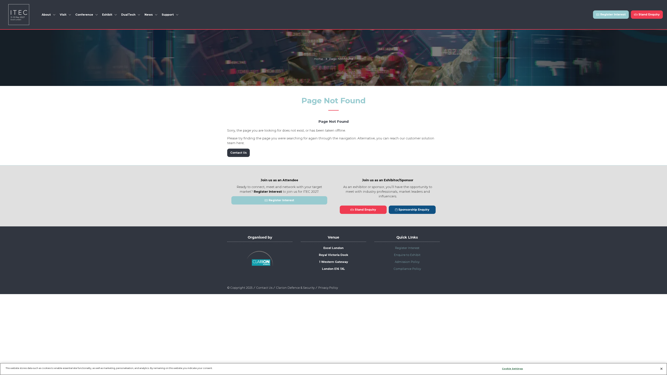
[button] (611, 14)
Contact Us (264, 287)
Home (318, 59)
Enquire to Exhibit (407, 255)
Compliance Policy (407, 268)
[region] (333, 369)
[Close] (661, 369)
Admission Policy (407, 262)
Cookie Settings (512, 368)
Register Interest (407, 248)
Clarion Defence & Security (295, 287)
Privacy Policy (328, 287)
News (149, 14)
